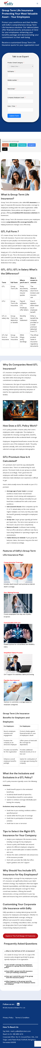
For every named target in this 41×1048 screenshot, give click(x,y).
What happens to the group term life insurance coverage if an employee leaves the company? (19, 982)
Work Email (11, 89)
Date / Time (11, 106)
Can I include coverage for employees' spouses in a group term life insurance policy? (18, 966)
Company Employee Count (16, 97)
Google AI (31, 145)
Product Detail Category (15, 62)
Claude (5, 145)
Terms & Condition (22, 1018)
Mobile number (12, 80)
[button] (20, 951)
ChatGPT (13, 145)
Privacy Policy (8, 1018)
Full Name (11, 71)
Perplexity (22, 145)
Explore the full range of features (20, 936)
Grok (4, 149)
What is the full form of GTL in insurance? (20, 951)
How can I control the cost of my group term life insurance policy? (19, 976)
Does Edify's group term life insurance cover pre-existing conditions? (19, 971)
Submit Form (14, 116)
